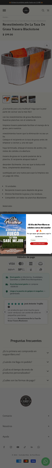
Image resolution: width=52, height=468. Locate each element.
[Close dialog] (1, 216)
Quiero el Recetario (39, 243)
